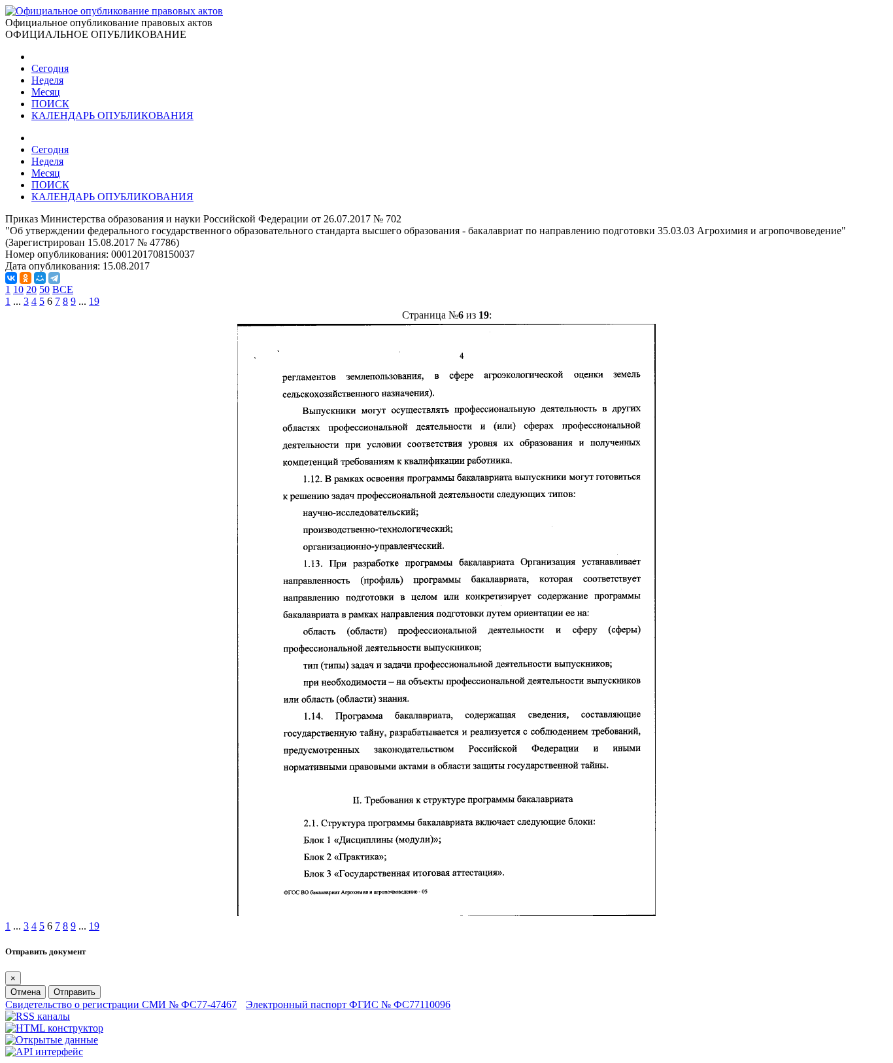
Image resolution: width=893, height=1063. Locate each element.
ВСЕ (62, 289)
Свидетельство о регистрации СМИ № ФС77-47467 (121, 1004)
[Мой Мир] (40, 278)
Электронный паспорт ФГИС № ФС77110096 (348, 1004)
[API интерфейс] (44, 1051)
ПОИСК (50, 103)
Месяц (45, 91)
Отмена (25, 992)
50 (44, 289)
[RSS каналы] (37, 1016)
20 (31, 289)
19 (94, 301)
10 (18, 289)
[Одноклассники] (25, 278)
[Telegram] (54, 278)
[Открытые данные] (51, 1039)
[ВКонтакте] (11, 278)
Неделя (47, 80)
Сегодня (50, 68)
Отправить (74, 992)
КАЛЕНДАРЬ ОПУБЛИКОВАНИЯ (112, 115)
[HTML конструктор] (54, 1028)
